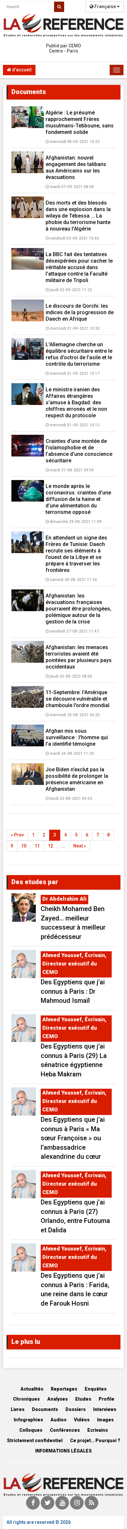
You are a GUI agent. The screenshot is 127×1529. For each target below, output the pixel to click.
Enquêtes (95, 1389)
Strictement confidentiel (35, 1440)
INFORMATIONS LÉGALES (63, 1450)
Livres (17, 1409)
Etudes (83, 1399)
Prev (17, 834)
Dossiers (75, 1409)
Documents (45, 1409)
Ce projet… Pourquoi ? (95, 1440)
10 (23, 845)
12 (50, 845)
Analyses (57, 1399)
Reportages (64, 1389)
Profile (106, 1399)
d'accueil (21, 69)
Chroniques (26, 1399)
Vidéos (82, 1419)
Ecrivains (97, 1430)
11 (37, 845)
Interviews (104, 1409)
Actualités (32, 1389)
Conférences (65, 1430)
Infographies (28, 1419)
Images (105, 1419)
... (63, 845)
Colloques (30, 1430)
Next (79, 845)
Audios (58, 1419)
